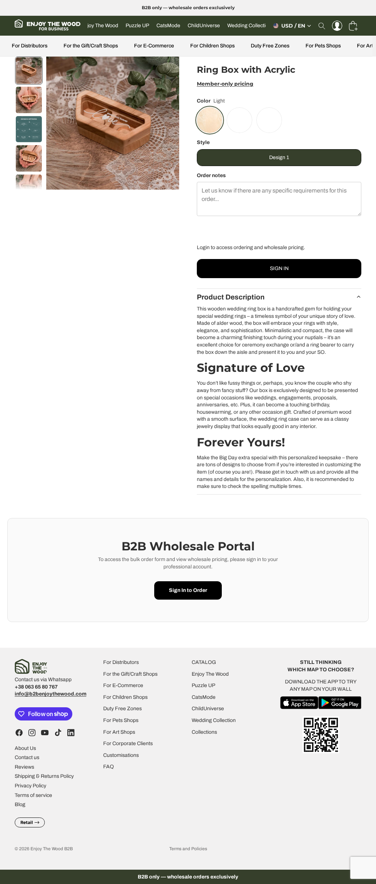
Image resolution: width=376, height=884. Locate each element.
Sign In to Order (188, 590)
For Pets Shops (323, 45)
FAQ (108, 766)
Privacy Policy (30, 785)
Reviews (24, 766)
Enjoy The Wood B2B (51, 848)
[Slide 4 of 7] (29, 158)
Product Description (231, 297)
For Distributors (29, 45)
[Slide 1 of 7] (29, 70)
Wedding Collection (214, 720)
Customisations (121, 755)
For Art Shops (119, 731)
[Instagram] (32, 732)
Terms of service (33, 795)
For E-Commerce (154, 45)
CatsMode (204, 697)
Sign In (279, 268)
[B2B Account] (337, 26)
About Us (25, 748)
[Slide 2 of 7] (29, 100)
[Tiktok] (58, 732)
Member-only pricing (225, 83)
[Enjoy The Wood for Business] (47, 25)
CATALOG (204, 662)
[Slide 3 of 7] (29, 129)
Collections (204, 731)
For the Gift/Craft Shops (91, 45)
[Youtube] (44, 732)
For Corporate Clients (128, 743)
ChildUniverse (208, 708)
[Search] (322, 26)
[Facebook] (19, 732)
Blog (20, 804)
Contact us (27, 757)
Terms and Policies (188, 848)
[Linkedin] (70, 732)
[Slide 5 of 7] (29, 188)
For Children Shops (212, 45)
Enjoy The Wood (210, 673)
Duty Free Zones (270, 45)
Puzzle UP (203, 685)
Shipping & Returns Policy (44, 776)
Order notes (211, 175)
